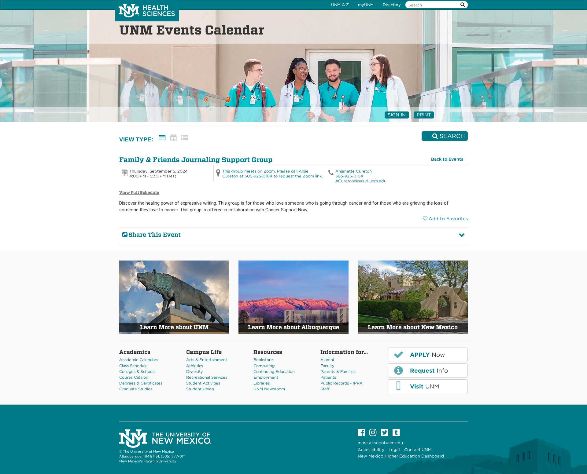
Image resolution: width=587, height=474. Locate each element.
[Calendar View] (173, 138)
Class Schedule (133, 365)
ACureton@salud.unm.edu (360, 181)
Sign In (397, 115)
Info (428, 370)
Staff (325, 389)
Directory (392, 4)
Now (426, 354)
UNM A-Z (340, 4)
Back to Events (447, 159)
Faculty (327, 365)
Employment (265, 377)
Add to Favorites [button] (448, 218)
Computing (264, 365)
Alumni (327, 359)
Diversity (194, 371)
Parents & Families (338, 371)
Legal (394, 449)
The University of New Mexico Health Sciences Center (147, 10)
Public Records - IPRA (341, 383)
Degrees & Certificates (140, 383)
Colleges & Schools (137, 371)
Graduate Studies (135, 389)
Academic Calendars (138, 359)
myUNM (366, 4)
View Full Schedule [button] (139, 192)
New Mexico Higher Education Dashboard (401, 456)
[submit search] (462, 4)
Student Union (200, 389)
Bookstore (263, 359)
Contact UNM (418, 449)
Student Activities (203, 383)
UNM (423, 386)
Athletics (194, 365)
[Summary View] (162, 138)
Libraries (261, 383)
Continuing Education (274, 371)
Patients (328, 377)
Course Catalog (133, 377)
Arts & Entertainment (206, 359)
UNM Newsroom (269, 389)
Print (424, 115)
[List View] (184, 138)
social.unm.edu (388, 442)
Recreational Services (206, 377)
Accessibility (371, 449)
